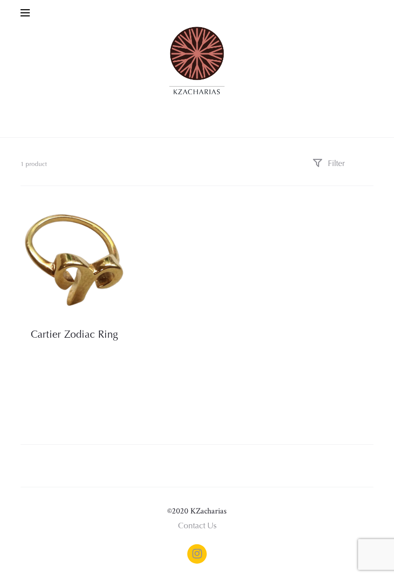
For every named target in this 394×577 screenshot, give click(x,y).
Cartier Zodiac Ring (74, 335)
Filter (335, 164)
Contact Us (197, 526)
